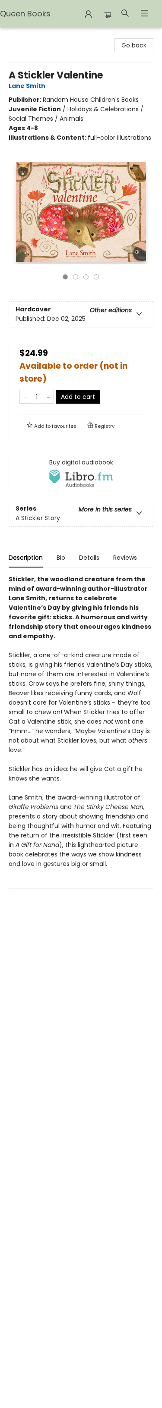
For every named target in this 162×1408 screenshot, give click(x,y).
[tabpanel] (81, 731)
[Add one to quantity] (48, 396)
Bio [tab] (61, 557)
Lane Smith (27, 86)
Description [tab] (26, 557)
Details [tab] (89, 557)
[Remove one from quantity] (25, 396)
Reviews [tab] (125, 557)
